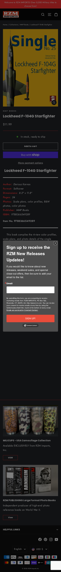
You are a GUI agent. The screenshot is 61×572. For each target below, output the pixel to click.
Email (9, 284)
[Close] (55, 243)
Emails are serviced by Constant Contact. (22, 310)
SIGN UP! (30, 318)
